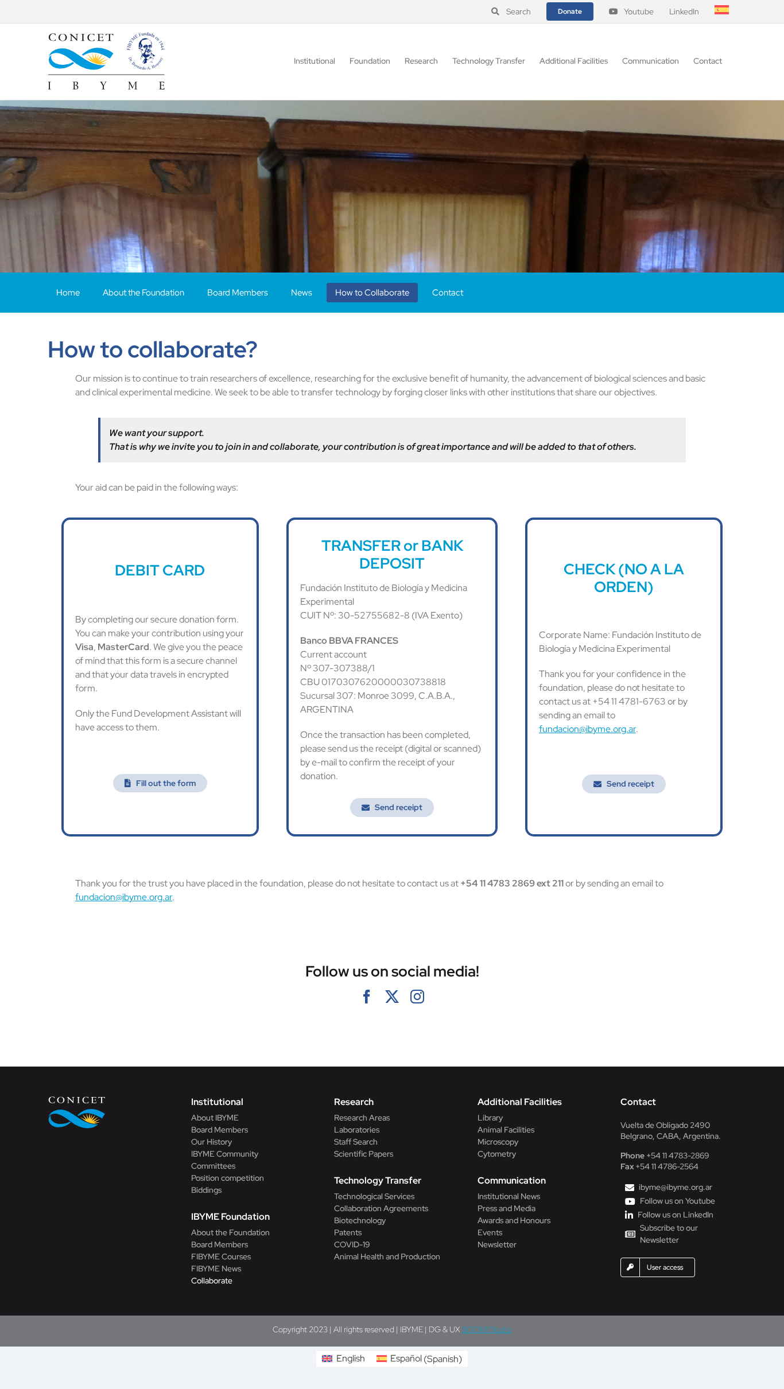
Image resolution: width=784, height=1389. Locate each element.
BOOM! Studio (487, 1329)
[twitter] (392, 996)
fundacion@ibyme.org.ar (587, 729)
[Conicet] (77, 1100)
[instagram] (417, 996)
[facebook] (367, 996)
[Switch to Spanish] (721, 11)
